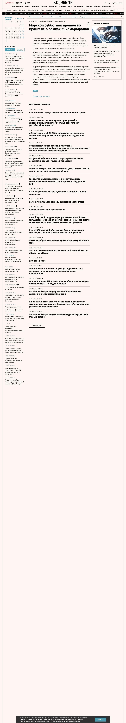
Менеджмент (106, 6)
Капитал (67, 10)
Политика (89, 6)
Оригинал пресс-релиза (41, 96)
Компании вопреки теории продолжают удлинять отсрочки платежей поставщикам (14, 211)
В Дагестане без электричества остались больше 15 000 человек (13, 259)
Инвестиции (53, 6)
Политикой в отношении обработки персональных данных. (61, 721)
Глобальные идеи (17, 6)
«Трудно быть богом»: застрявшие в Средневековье (12, 242)
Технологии (62, 6)
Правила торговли (19, 10)
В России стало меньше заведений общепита (13, 104)
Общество (97, 6)
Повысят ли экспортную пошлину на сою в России (14, 111)
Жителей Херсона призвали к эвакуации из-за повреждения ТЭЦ (14, 279)
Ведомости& (50, 10)
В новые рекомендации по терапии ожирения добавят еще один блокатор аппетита (14, 59)
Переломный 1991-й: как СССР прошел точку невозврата (60, 17)
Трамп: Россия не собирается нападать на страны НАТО (13, 360)
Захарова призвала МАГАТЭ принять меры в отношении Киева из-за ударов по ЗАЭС (14, 340)
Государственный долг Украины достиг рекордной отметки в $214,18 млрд (14, 382)
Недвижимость (79, 6)
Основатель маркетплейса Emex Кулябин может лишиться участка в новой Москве (14, 189)
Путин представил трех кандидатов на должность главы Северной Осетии (14, 309)
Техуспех (112, 10)
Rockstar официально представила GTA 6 (12, 270)
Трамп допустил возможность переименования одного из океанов (14, 329)
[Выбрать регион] (105, 3)
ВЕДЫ (9, 10)
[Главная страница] (63, 3)
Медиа (70, 6)
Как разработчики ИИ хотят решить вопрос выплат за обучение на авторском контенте (14, 71)
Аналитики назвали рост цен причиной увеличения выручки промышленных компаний (14, 164)
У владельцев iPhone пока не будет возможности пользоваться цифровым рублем (14, 83)
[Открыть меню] (120, 3)
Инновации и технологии (99, 10)
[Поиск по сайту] (109, 3)
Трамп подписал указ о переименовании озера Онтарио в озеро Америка (14, 350)
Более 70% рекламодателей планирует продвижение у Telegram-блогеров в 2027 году (14, 176)
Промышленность (83, 10)
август (19, 18)
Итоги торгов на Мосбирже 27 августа (14, 288)
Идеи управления (32, 10)
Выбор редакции (34, 17)
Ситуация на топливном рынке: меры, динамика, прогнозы (99, 17)
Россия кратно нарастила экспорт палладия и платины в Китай (14, 200)
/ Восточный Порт (59, 21)
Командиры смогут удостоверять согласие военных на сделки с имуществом (13, 371)
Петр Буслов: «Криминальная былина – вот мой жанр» (14, 232)
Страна (74, 10)
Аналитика (59, 10)
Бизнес (27, 6)
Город (42, 10)
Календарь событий (8, 18)
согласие (49, 719)
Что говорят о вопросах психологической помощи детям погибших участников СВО (15, 140)
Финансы (44, 6)
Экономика (35, 6)
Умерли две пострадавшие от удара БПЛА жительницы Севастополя (14, 318)
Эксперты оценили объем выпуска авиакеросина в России (14, 129)
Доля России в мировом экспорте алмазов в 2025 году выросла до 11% (13, 120)
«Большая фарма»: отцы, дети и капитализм (14, 251)
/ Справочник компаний (45, 21)
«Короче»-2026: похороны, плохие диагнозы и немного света (14, 222)
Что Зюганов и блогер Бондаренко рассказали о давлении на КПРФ (14, 94)
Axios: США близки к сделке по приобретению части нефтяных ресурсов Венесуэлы (14, 298)
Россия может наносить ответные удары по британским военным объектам (13, 152)
